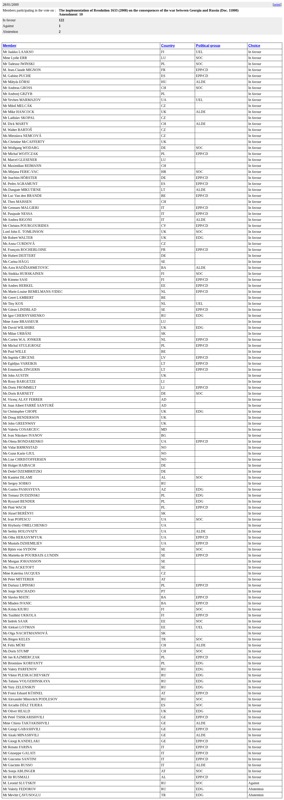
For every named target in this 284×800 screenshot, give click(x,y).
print (277, 4)
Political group (208, 46)
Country (168, 46)
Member (9, 46)
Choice (254, 46)
